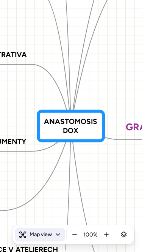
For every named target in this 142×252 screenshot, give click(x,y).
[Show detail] (123, 234)
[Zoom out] (74, 234)
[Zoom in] (106, 234)
